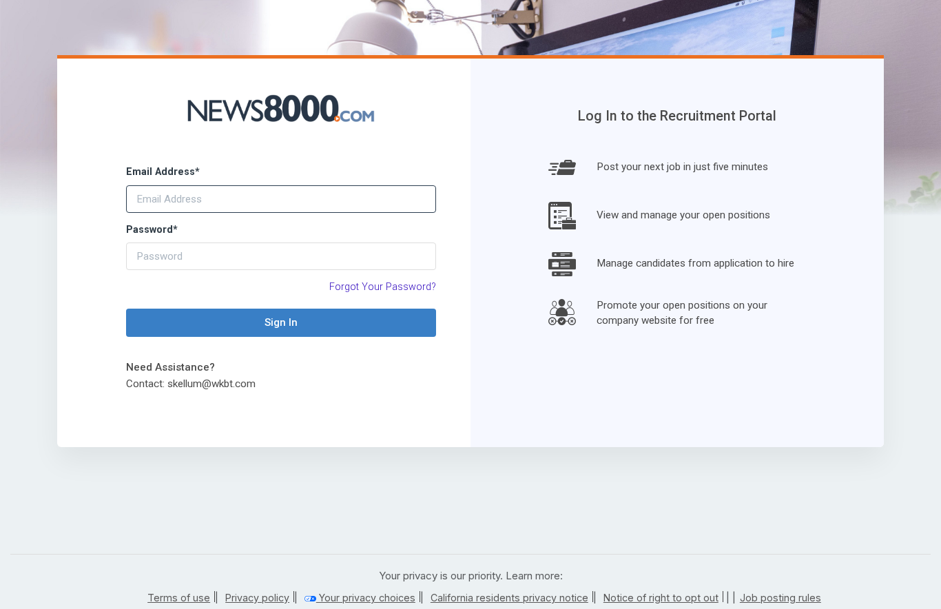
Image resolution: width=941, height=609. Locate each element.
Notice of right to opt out (660, 597)
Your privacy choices (365, 597)
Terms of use (178, 597)
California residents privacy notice (509, 597)
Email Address (163, 172)
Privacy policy (257, 597)
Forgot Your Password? (382, 287)
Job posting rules (780, 597)
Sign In (281, 322)
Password (152, 230)
